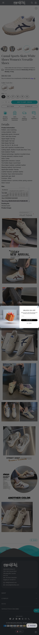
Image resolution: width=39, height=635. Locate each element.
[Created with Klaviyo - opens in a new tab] (19, 328)
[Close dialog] (37, 306)
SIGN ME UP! (26, 320)
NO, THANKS (26, 323)
